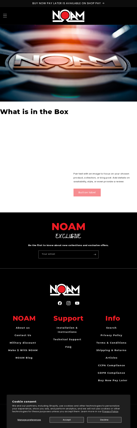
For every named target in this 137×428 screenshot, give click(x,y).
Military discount (23, 342)
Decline (104, 419)
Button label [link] (87, 192)
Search (111, 327)
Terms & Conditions (111, 342)
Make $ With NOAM (23, 350)
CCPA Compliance (111, 365)
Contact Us (23, 335)
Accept (67, 419)
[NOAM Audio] (68, 289)
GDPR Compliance (111, 372)
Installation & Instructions (67, 329)
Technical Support (67, 339)
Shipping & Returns (111, 350)
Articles (112, 357)
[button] (5, 15)
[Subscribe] (94, 254)
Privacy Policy (110, 411)
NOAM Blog (24, 357)
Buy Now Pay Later (112, 380)
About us (23, 327)
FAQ (68, 346)
